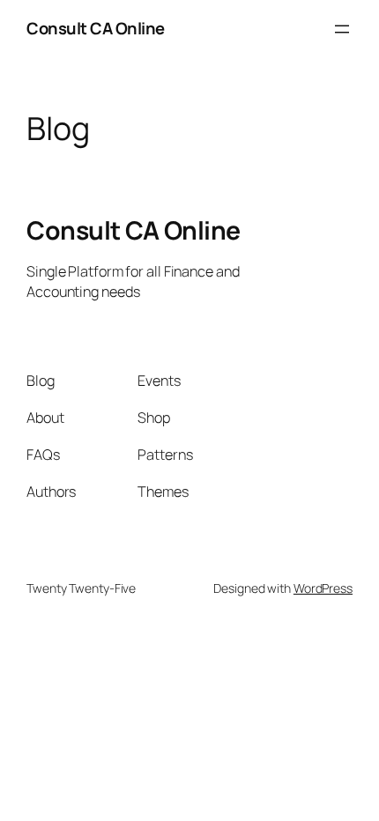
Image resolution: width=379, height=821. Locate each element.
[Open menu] (342, 29)
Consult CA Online (95, 28)
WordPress (323, 588)
